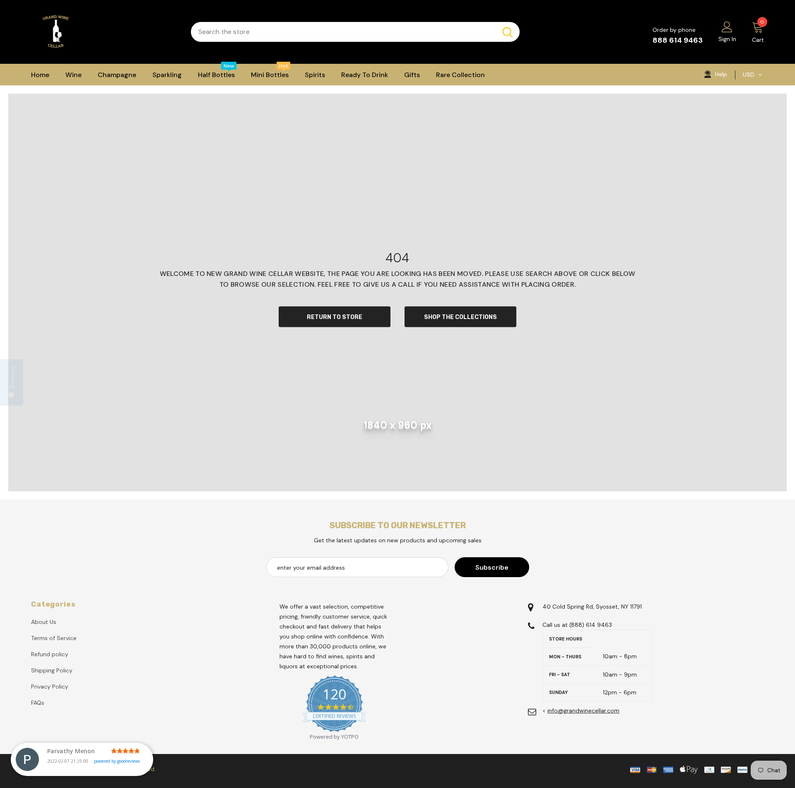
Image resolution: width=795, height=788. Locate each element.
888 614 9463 (678, 40)
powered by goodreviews (117, 761)
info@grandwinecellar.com (583, 710)
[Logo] (104, 31)
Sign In (727, 39)
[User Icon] (727, 26)
